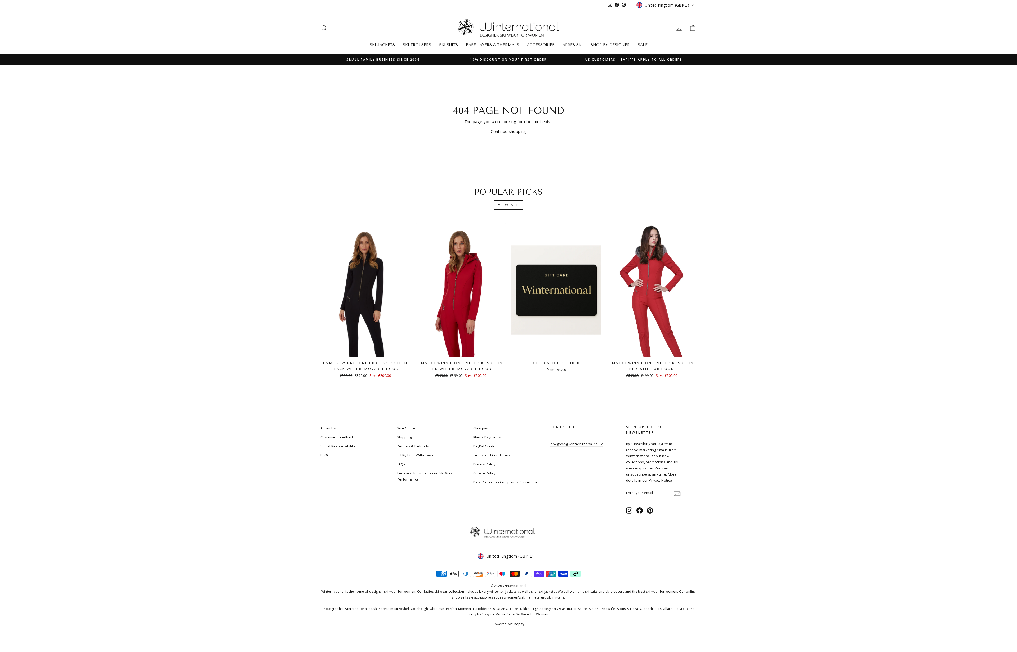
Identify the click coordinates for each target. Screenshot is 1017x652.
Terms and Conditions (491, 455)
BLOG (325, 455)
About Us (328, 428)
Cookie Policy (484, 473)
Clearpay (480, 428)
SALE (643, 45)
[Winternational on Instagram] (629, 510)
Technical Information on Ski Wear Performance (425, 476)
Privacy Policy (484, 464)
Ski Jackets (382, 45)
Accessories (541, 45)
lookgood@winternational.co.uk (576, 444)
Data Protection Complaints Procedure (505, 482)
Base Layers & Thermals (492, 45)
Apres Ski (573, 45)
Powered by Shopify (508, 624)
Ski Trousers (417, 45)
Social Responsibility (337, 446)
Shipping (404, 437)
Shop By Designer (610, 45)
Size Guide (406, 428)
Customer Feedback (337, 437)
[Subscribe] (677, 493)
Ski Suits (448, 45)
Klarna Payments (487, 437)
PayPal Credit (484, 446)
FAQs (401, 464)
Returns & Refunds (413, 446)
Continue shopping (508, 131)
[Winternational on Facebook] (639, 510)
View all (508, 205)
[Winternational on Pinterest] (650, 510)
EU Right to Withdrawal (415, 455)
